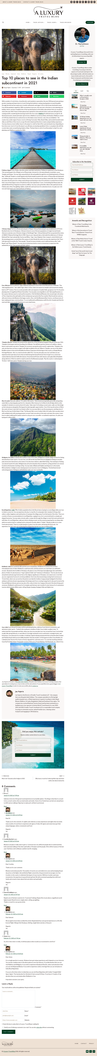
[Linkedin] (80, 2)
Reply (61, 792)
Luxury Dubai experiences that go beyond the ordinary (85, 128)
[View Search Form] (3, 22)
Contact (84, 1043)
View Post (83, 102)
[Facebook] (74, 2)
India (18, 74)
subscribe (39, 1022)
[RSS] (94, 2)
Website (47, 1014)
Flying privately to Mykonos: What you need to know (85, 137)
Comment (6, 993)
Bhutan (7, 74)
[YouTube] (92, 2)
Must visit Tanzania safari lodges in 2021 (13, 777)
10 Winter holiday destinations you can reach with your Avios (86, 118)
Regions (34, 74)
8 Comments (27, 87)
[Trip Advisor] (86, 2)
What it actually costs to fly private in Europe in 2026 (86, 97)
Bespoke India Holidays (22, 681)
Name (5, 1014)
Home (76, 1043)
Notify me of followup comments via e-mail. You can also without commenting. (29, 1022)
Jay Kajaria (8, 87)
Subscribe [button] (90, 22)
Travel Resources (65, 22)
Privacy (91, 1043)
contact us (35, 686)
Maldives (23, 74)
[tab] (76, 91)
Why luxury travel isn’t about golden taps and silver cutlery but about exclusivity (49, 778)
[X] (90, 1051)
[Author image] (2, 87)
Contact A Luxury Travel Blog (33, 2)
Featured (13, 74)
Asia (3, 74)
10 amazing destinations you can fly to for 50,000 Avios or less (85, 107)
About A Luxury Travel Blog (12, 2)
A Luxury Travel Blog (9, 1051)
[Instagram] (89, 2)
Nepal (29, 74)
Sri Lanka (40, 74)
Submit (33, 755)
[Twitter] (77, 2)
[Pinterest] (83, 2)
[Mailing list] (71, 2)
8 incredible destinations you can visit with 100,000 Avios (85, 148)
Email (26, 1014)
